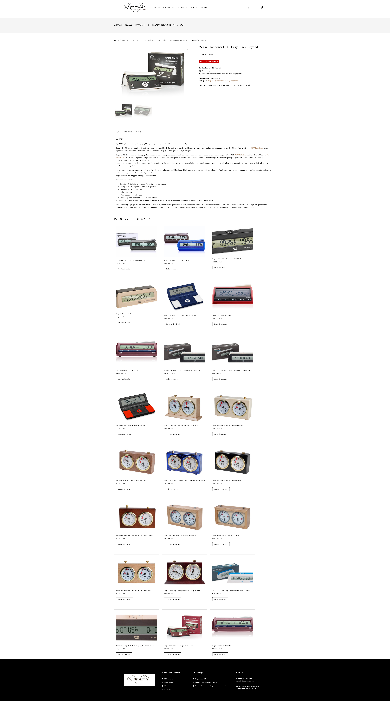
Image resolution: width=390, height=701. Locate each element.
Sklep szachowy (162, 8)
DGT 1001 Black (241, 155)
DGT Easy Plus (257, 148)
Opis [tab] (118, 132)
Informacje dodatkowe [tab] (132, 132)
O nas (194, 8)
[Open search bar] (248, 8)
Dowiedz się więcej (173, 324)
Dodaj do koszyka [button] (124, 269)
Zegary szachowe (147, 40)
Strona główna (119, 40)
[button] (187, 49)
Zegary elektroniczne (164, 40)
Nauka (181, 8)
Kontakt (205, 8)
